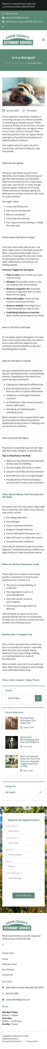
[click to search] (38, 698)
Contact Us (7, 974)
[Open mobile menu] (43, 40)
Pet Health (19, 63)
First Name (11, 826)
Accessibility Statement (12, 1041)
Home (8, 63)
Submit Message (23, 895)
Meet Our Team (9, 964)
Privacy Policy (32, 1041)
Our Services (8, 969)
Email (9, 849)
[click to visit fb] (2, 26)
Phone (9, 861)
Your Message (13, 873)
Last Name (11, 837)
